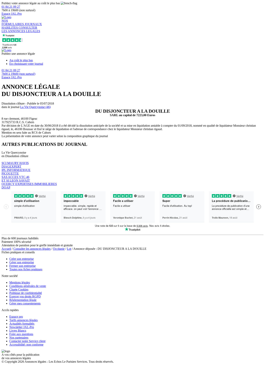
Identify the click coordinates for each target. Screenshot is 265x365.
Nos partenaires (18, 337)
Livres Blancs (17, 330)
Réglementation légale (22, 300)
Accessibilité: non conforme (26, 344)
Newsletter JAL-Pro (21, 327)
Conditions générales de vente (27, 286)
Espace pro (16, 316)
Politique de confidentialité (25, 293)
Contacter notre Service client (27, 341)
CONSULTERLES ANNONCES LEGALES (21, 29)
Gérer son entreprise (21, 262)
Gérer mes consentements (25, 303)
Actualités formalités (21, 323)
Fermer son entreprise (22, 265)
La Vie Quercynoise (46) (35, 107)
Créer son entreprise (21, 258)
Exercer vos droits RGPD (25, 296)
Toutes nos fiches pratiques (25, 269)
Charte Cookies (18, 289)
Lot (69, 248)
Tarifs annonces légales (23, 320)
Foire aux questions (21, 334)
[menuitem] (136, 60)
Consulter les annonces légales (32, 248)
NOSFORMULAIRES (13, 22)
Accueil (6, 248)
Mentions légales (19, 282)
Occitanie (59, 248)
